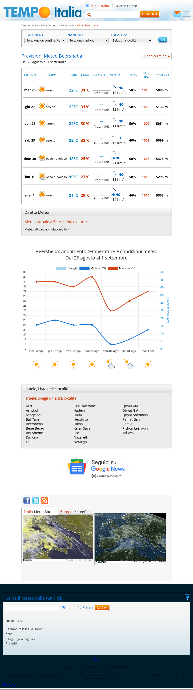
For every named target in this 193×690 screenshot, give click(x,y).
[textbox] (112, 14)
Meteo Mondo (49, 25)
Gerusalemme (85, 406)
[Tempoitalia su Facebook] (27, 503)
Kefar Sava (82, 428)
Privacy (9, 684)
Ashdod (32, 410)
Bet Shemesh (36, 433)
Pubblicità (96, 659)
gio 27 (30, 107)
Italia (71, 607)
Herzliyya (81, 419)
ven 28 (30, 123)
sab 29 (30, 140)
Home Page (14, 621)
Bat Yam (32, 419)
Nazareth (81, 437)
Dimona (32, 437)
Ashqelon (33, 415)
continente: (35, 35)
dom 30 (30, 158)
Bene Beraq (35, 428)
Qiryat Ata (130, 406)
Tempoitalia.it (29, 25)
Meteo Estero (126, 6)
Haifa (78, 415)
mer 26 (30, 90)
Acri (29, 406)
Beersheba (34, 424)
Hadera (79, 410)
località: (119, 35)
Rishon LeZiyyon (135, 428)
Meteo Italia (99, 6)
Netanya (80, 441)
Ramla (127, 424)
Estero (88, 607)
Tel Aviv (128, 433)
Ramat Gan (131, 419)
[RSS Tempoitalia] (45, 503)
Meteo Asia (67, 25)
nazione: (75, 35)
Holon (78, 424)
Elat (29, 441)
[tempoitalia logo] (42, 19)
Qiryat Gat (130, 410)
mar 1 (30, 195)
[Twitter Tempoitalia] (36, 503)
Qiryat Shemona (135, 415)
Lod (76, 433)
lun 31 (30, 177)
